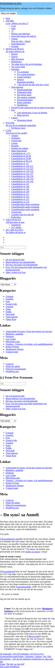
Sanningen (16, 225)
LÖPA (16, 131)
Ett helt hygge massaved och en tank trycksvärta (32, 107)
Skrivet (14, 56)
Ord (44, 656)
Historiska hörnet (24, 120)
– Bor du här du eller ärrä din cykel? (33, 84)
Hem (8, 18)
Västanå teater (12, 352)
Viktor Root (11, 319)
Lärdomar (29, 656)
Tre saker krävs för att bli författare (26, 64)
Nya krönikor (23, 72)
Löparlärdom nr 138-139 (22, 176)
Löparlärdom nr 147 (20, 184)
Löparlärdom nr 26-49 (21, 156)
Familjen (9, 299)
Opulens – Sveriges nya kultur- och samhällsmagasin (29, 344)
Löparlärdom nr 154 (20, 202)
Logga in (10, 364)
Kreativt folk (11, 304)
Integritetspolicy (18, 44)
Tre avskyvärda (18, 67)
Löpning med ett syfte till (22, 214)
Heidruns (10, 336)
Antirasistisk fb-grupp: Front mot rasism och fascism (29, 331)
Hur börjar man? (24, 95)
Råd (49, 656)
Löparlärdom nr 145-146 (22, 181)
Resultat (14, 146)
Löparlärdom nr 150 (20, 191)
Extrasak (9, 296)
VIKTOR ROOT (15, 220)
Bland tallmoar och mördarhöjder (20, 262)
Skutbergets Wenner (15, 349)
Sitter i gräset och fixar (16, 272)
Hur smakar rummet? (26, 97)
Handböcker (22, 105)
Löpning (9, 306)
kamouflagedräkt (23, 587)
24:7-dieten (16, 227)
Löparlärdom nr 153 (20, 199)
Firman (20, 40)
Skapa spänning (24, 102)
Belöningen (16, 61)
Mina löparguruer (19, 151)
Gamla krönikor (24, 77)
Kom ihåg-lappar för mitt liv (23, 36)
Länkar (14, 118)
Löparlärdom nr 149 (20, 189)
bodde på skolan (32, 551)
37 (12, 31)
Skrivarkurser (17, 87)
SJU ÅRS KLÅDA (16, 231)
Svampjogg (16, 212)
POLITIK (21, 124)
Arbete (20, 656)
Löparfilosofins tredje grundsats (25, 209)
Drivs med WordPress (9, 666)
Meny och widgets (8, 13)
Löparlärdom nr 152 (20, 197)
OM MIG (17, 22)
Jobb (13, 28)
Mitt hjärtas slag (13, 341)
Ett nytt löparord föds (15, 259)
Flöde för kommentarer (16, 369)
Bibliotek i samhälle (14, 334)
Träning (14, 135)
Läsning (38, 656)
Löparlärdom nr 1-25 (20, 153)
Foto (8, 301)
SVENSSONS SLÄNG (11, 3)
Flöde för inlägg (13, 366)
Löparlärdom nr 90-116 (21, 161)
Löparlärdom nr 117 (20, 163)
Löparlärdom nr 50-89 (21, 158)
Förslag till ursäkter (19, 148)
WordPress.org (12, 371)
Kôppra (25, 80)
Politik (8, 311)
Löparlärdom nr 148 (20, 186)
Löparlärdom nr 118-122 (22, 166)
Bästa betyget (23, 115)
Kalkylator (16, 217)
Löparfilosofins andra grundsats (25, 207)
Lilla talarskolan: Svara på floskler (32, 112)
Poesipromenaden (25, 100)
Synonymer (16, 140)
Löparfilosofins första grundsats (25, 204)
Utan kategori (12, 317)
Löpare (14, 143)
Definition (15, 138)
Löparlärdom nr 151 (20, 194)
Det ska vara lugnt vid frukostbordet (22, 264)
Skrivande (10, 314)
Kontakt (14, 46)
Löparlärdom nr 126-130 (22, 171)
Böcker (14, 54)
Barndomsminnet (24, 89)
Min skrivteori (17, 59)
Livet (13, 26)
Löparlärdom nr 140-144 (22, 179)
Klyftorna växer (18, 128)
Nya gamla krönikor (26, 74)
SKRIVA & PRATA (15, 50)
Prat (13, 110)
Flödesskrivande (24, 92)
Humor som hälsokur (20, 33)
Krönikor (15, 69)
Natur (8, 309)
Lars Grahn (11, 339)
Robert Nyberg (12, 346)
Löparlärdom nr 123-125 (22, 168)
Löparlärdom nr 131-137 (22, 174)
